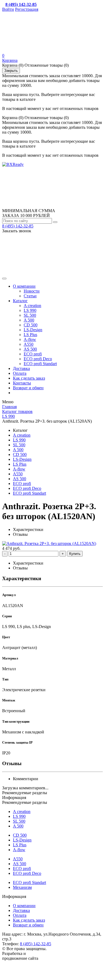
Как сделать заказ (29, 378)
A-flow (30, 339)
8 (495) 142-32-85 (17, 226)
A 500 (29, 320)
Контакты (22, 383)
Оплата (19, 373)
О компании (24, 286)
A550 (28, 344)
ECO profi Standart (40, 363)
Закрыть (11, 71)
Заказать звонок (16, 231)
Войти (8, 9)
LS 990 (30, 310)
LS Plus (30, 334)
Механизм (22, 887)
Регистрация (26, 9)
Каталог (20, 300)
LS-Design (33, 329)
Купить (74, 554)
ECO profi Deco (38, 358)
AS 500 (30, 349)
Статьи (30, 296)
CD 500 (30, 325)
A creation (32, 305)
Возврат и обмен (28, 388)
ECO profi (33, 354)
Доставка (21, 368)
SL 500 (30, 315)
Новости (32, 291)
